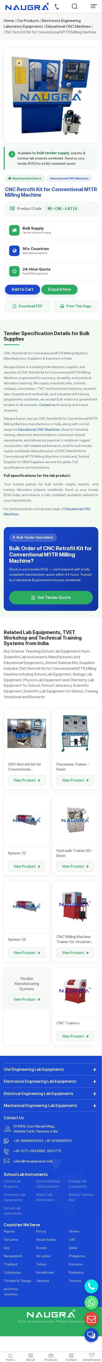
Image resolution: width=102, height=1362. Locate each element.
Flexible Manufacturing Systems (27, 983)
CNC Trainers (67, 1023)
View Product (25, 780)
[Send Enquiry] (91, 1319)
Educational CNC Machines (68, 26)
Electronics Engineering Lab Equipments (40, 1081)
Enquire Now (59, 289)
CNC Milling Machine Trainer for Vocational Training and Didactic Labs (74, 940)
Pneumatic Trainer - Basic (72, 767)
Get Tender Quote (54, 597)
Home (9, 20)
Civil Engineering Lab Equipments (34, 1069)
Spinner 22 (17, 853)
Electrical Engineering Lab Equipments (38, 1093)
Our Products (28, 20)
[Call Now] (91, 1286)
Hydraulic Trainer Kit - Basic (74, 853)
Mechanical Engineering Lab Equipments (40, 1105)
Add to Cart (22, 289)
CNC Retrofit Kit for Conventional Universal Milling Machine (24, 767)
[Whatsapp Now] (91, 1303)
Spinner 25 (17, 939)
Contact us (47, 405)
